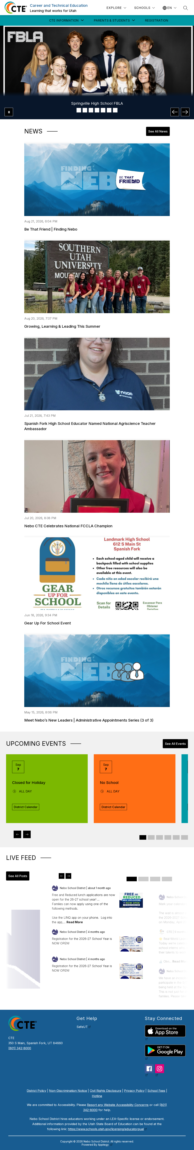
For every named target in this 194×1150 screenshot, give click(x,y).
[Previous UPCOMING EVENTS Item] (17, 834)
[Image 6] (109, 110)
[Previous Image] (175, 112)
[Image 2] (85, 110)
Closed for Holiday (28, 782)
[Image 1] (79, 110)
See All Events (175, 744)
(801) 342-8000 (19, 1048)
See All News (157, 131)
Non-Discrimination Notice (68, 1091)
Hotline (97, 1096)
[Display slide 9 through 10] (176, 837)
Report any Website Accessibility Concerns (118, 1105)
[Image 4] (97, 110)
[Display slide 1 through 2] (142, 837)
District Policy (36, 1091)
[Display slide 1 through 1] (132, 879)
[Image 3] (91, 110)
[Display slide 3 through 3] (155, 879)
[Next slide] (68, 876)
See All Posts (17, 876)
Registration (156, 20)
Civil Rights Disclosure (105, 1091)
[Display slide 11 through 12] (184, 837)
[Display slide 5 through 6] (159, 837)
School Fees (156, 1091)
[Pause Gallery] (9, 112)
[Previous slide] (62, 876)
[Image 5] (103, 110)
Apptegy (104, 1144)
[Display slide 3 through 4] (151, 837)
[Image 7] (115, 110)
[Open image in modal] (131, 900)
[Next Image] (185, 112)
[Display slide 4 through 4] (167, 879)
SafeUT (82, 1027)
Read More (74, 922)
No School (109, 782)
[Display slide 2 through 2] (143, 879)
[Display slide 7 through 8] (167, 837)
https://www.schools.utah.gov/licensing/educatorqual (106, 1129)
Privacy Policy (134, 1091)
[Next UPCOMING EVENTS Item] (27, 834)
